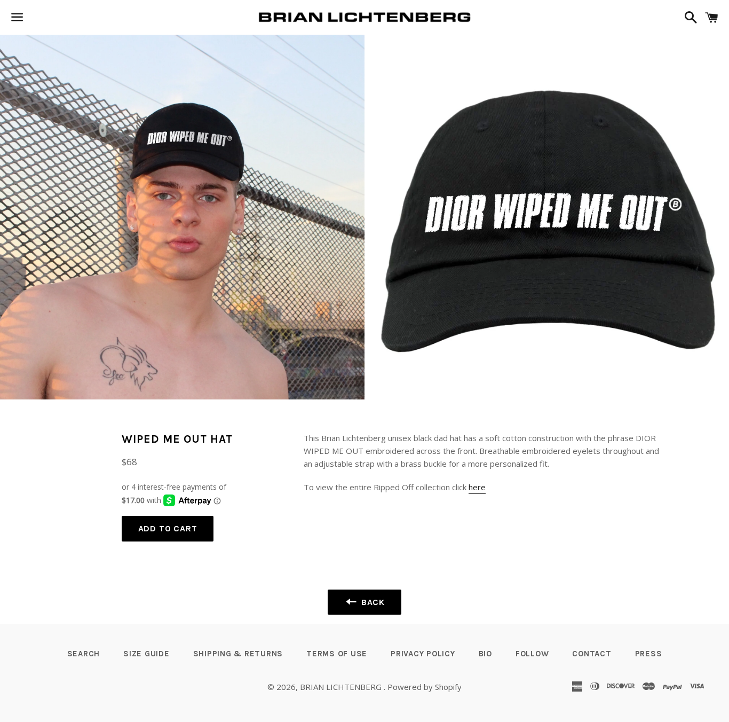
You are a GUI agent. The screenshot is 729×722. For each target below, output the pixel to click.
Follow (532, 653)
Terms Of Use (336, 653)
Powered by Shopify (424, 686)
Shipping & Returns (238, 653)
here (477, 487)
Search (83, 653)
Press (648, 653)
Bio (485, 653)
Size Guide (146, 653)
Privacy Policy (423, 653)
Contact (591, 653)
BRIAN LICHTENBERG (342, 686)
